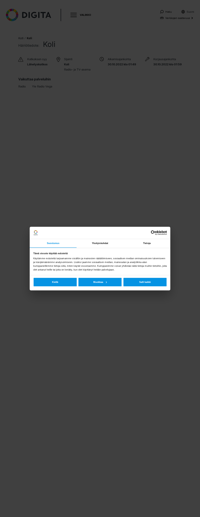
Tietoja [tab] (147, 243)
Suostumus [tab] (53, 243)
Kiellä (55, 282)
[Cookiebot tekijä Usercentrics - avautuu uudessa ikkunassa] (153, 232)
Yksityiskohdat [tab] (100, 243)
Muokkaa (98, 282)
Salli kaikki (145, 282)
